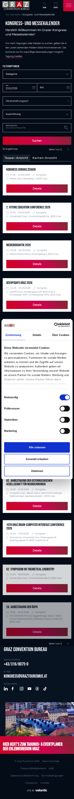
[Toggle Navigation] (68, 5)
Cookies (44, 782)
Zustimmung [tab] (13, 334)
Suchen (37, 140)
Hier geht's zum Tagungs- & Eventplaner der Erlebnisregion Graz (33, 746)
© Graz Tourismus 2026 (27, 761)
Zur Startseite (13, 14)
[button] (6, 688)
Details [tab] (37, 334)
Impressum (31, 782)
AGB (51, 768)
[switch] (65, 408)
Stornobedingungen (52, 775)
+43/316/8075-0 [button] (16, 663)
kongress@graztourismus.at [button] (25, 676)
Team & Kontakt (50, 761)
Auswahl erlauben (37, 459)
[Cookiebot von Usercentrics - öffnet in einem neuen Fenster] (54, 325)
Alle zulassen (37, 447)
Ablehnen (37, 470)
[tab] (16, 158)
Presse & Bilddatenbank (33, 768)
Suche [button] (44, 7)
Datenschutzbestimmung (25, 775)
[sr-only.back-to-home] (16, 5)
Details (37, 188)
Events (56, 7)
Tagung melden (13, 56)
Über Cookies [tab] (60, 334)
